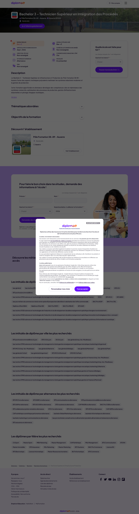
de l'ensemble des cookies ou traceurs (61, 241)
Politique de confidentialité (66, 282)
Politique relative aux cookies (87, 282)
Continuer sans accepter (93, 223)
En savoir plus (70, 277)
